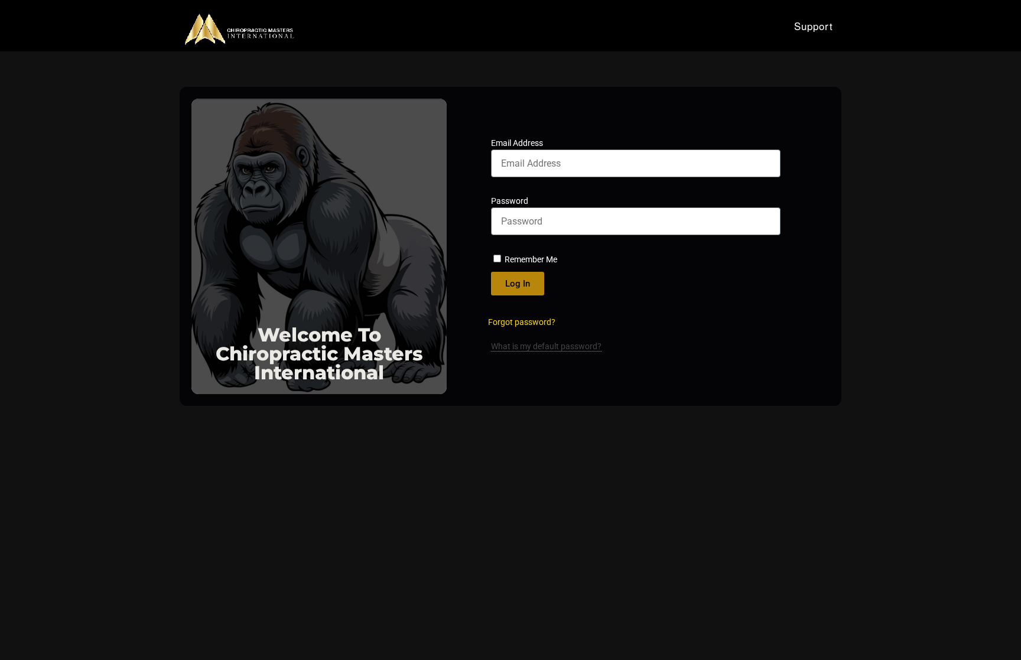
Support (813, 25)
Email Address (517, 143)
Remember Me (530, 259)
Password (509, 201)
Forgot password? (521, 322)
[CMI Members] (239, 25)
